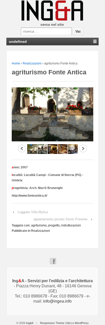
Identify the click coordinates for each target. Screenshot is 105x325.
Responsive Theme (52, 322)
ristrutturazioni (71, 225)
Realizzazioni (32, 63)
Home (16, 63)
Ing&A (29, 322)
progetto (54, 225)
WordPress (82, 322)
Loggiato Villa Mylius (33, 212)
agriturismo (39, 225)
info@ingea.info (57, 301)
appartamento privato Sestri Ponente (60, 219)
